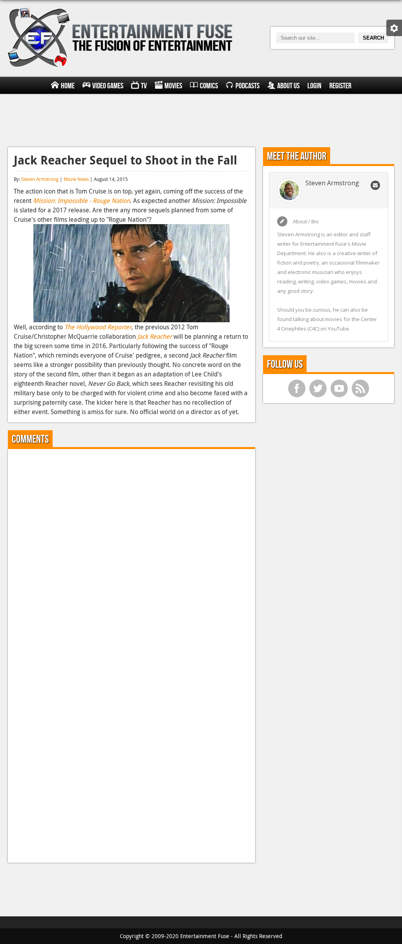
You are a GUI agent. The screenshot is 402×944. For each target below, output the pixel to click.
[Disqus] (131, 553)
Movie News (76, 179)
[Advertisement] (201, 119)
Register (340, 86)
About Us (288, 86)
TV (144, 86)
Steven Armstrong (39, 179)
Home (68, 86)
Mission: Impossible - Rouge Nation (81, 200)
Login (314, 86)
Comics (209, 86)
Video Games (107, 86)
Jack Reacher (154, 336)
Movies (173, 86)
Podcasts (247, 86)
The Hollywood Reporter (98, 327)
